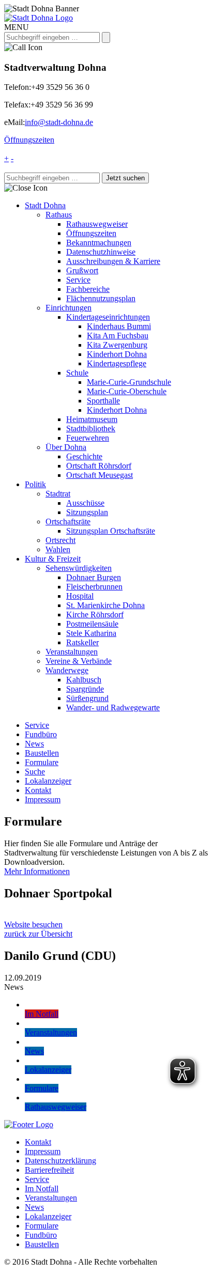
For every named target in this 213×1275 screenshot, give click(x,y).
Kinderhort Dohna (117, 354)
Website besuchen (33, 924)
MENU (16, 27)
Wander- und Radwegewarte (113, 707)
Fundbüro (41, 734)
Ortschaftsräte (67, 521)
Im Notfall (41, 1188)
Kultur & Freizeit (53, 558)
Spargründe (85, 689)
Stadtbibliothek (90, 428)
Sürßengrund (87, 698)
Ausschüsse (85, 503)
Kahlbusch (83, 679)
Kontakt (38, 790)
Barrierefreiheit (49, 1169)
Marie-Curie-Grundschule (129, 382)
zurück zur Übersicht (38, 933)
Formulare (41, 762)
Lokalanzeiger (48, 780)
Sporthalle (103, 400)
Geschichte (84, 456)
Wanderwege (66, 670)
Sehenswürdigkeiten (78, 568)
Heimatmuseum (91, 419)
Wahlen (57, 549)
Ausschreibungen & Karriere (113, 261)
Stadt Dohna (45, 205)
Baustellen (42, 753)
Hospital (80, 596)
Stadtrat (57, 493)
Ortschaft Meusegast (99, 475)
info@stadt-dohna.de (59, 122)
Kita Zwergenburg (117, 344)
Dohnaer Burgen (93, 577)
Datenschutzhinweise (100, 251)
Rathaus (58, 214)
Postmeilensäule (92, 623)
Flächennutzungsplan (100, 298)
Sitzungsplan (87, 512)
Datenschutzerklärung (60, 1160)
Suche (35, 771)
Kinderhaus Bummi (119, 326)
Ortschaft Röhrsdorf (98, 465)
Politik (35, 484)
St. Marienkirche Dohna (105, 605)
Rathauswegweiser (97, 224)
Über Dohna (65, 447)
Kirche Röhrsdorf (95, 614)
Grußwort (82, 270)
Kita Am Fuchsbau (117, 335)
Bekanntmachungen (98, 242)
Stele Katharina (91, 633)
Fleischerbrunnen (94, 586)
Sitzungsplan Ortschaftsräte (110, 530)
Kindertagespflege (116, 363)
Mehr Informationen (37, 871)
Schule (77, 372)
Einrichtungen (68, 307)
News (34, 743)
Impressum (42, 799)
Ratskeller (82, 642)
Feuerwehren (87, 437)
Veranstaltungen (71, 651)
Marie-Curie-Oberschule (126, 391)
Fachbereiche (88, 289)
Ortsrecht (60, 540)
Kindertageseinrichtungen (108, 317)
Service (78, 279)
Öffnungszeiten (29, 139)
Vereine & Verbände (78, 661)
